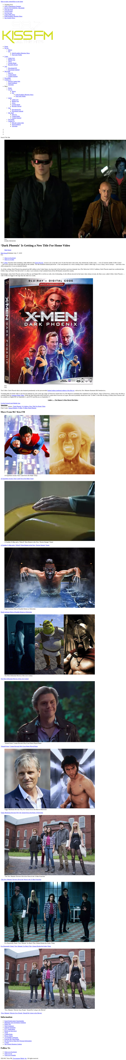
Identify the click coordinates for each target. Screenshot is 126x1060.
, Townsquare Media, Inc (19, 1058)
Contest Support (13, 76)
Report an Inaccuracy (10, 1031)
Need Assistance (9, 1026)
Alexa (10, 61)
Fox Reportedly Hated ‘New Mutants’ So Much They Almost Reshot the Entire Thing (26, 946)
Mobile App (11, 60)
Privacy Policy (8, 1036)
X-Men (5, 263)
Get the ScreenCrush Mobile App (10, 403)
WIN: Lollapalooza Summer (12, 6)
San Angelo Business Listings (13, 1044)
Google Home (12, 63)
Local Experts (8, 11)
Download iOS (12, 68)
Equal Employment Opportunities (14, 1021)
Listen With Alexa (9, 14)
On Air (6, 48)
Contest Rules (12, 75)
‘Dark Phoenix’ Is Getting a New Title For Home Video (29, 406)
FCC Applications (9, 1029)
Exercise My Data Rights (11, 1039)
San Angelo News (9, 18)
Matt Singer (4, 253)
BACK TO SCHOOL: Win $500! (14, 8)
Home (6, 46)
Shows (10, 50)
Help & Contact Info (14, 81)
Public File (7, 1024)
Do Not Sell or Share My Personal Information (18, 1041)
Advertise (11, 84)
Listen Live (11, 58)
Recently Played (13, 65)
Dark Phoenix (39, 263)
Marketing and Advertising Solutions (15, 1022)
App (5, 66)
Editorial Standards (9, 1027)
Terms (6, 1032)
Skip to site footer (18, 1)
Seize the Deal (8, 9)
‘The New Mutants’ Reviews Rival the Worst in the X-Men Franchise (21, 879)
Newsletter (7, 78)
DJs (9, 51)
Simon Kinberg (12, 408)
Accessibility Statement (11, 1037)
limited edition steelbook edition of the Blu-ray (61, 390)
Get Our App (8, 13)
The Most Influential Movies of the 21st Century (15, 679)
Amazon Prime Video (17, 395)
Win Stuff (7, 71)
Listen (6, 56)
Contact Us (7, 79)
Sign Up (10, 73)
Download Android (13, 70)
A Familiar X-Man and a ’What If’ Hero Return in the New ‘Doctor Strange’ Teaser (25, 545)
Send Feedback (12, 83)
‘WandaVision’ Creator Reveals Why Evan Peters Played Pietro (19, 746)
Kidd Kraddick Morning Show (13, 16)
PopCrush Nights (17, 55)
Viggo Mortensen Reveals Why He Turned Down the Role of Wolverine (22, 812)
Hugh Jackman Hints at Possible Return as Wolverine (16, 612)
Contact (6, 1042)
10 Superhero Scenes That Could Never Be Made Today (17, 478)
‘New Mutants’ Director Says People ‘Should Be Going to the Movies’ (21, 1013)
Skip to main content (7, 1)
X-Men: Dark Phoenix (29, 408)
